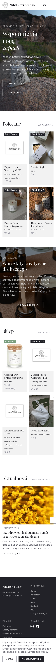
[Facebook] (37, 626)
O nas (33, 598)
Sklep (33, 591)
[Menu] (51, 5)
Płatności (6, 626)
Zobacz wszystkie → (41, 480)
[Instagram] (32, 626)
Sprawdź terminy (28, 305)
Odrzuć (9, 658)
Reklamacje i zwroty (12, 633)
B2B (32, 610)
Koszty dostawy (10, 630)
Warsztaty (14, 92)
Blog (32, 602)
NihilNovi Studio (22, 5)
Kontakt (34, 606)
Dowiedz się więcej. (38, 651)
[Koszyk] (44, 5)
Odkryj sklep (16, 83)
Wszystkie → (46, 125)
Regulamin (7, 637)
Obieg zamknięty (38, 613)
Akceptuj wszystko (31, 658)
